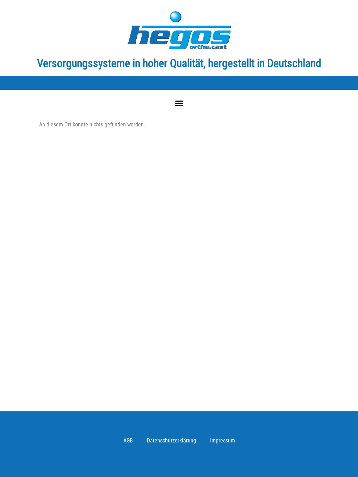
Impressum (222, 440)
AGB (128, 440)
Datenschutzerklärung (171, 440)
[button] (179, 103)
